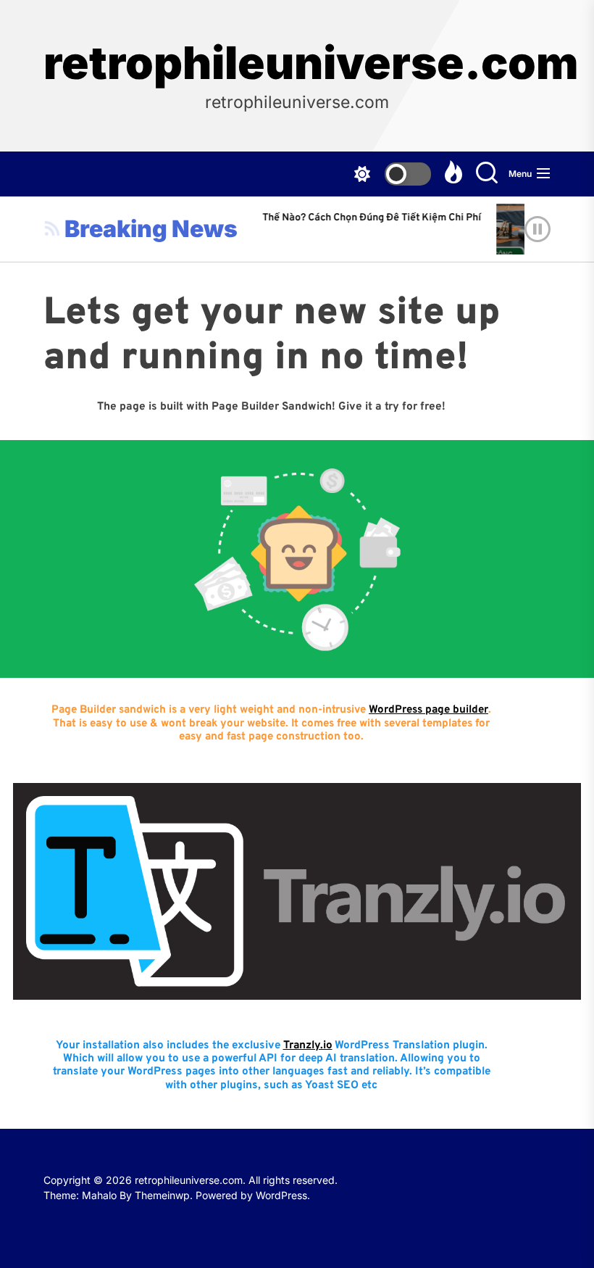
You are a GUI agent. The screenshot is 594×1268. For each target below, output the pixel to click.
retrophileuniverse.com (297, 63)
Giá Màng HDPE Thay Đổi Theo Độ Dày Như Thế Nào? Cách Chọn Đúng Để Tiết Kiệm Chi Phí (263, 218)
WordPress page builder (428, 710)
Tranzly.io (307, 1046)
